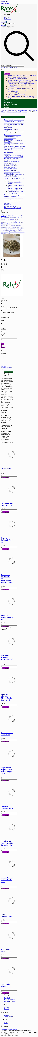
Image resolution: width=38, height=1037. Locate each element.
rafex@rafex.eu (5, 3)
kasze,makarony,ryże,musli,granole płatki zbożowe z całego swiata (14, 145)
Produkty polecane (10, 206)
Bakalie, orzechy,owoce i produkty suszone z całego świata (14, 121)
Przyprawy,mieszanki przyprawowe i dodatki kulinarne (14, 198)
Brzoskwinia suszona (15, 232)
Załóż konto (7, 19)
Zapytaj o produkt (3, 366)
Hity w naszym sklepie (12, 208)
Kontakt (6, 1009)
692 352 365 (4, 1)
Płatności (6, 1015)
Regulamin (7, 998)
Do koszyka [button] (5, 477)
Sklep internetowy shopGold (9, 1029)
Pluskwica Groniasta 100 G (7, 807)
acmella (5, 224)
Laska (10, 217)
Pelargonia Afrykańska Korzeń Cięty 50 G (6, 658)
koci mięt (6, 232)
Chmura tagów (5, 212)
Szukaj (6, 1023)
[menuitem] (20, 85)
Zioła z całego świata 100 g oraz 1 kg (15, 192)
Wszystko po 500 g (13, 93)
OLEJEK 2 (15, 217)
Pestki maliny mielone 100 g (6, 985)
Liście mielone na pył (14, 227)
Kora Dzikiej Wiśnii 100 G (5, 950)
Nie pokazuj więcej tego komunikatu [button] (11, 1035)
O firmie (6, 1007)
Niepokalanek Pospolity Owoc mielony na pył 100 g (6, 770)
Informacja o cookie (9, 1001)
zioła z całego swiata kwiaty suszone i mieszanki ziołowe (14, 178)
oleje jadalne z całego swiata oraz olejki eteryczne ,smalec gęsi (13, 156)
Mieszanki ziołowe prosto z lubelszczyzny (15, 189)
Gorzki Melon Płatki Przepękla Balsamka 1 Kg (7, 843)
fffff (18, 230)
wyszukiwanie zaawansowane (9, 67)
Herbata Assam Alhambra (10, 230)
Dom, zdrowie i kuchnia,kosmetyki (17, 78)
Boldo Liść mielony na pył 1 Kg (7, 617)
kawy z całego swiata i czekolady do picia (19, 85)
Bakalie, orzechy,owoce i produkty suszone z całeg (22, 75)
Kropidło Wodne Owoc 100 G (7, 734)
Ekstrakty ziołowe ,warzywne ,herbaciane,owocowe (22, 80)
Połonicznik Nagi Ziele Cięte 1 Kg (7, 504)
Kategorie (3, 117)
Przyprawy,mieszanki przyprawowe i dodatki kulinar (22, 98)
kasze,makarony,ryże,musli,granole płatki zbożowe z (22, 83)
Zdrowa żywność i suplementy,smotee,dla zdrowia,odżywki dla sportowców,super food (14, 171)
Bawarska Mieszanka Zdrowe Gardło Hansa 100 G (6, 697)
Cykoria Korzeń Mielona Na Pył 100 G (6, 880)
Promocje (7, 204)
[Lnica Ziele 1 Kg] (12, 256)
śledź (11, 215)
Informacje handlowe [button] (4, 411)
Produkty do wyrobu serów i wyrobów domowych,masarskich (12, 161)
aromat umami (13, 219)
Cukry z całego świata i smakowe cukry (19, 77)
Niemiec (6, 217)
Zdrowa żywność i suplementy (16, 94)
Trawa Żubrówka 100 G (7, 915)
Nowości (7, 203)
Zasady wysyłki (8, 1016)
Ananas (8, 215)
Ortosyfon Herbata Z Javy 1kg (6, 540)
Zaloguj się (7, 17)
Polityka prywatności (10, 999)
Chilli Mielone (9, 221)
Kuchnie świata (12, 86)
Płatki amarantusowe (5, 224)
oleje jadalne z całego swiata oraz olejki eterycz (21, 88)
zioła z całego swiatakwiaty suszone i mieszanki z (21, 96)
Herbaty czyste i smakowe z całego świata (19, 82)
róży (3, 215)
